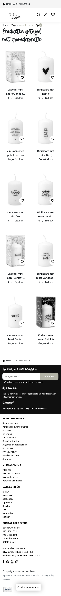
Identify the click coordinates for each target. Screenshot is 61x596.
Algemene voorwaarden (15, 444)
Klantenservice (10, 423)
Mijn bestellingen (11, 473)
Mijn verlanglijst (10, 477)
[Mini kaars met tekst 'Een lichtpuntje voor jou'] (15, 189)
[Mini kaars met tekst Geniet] (15, 312)
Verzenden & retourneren (15, 426)
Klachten (7, 430)
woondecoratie (26, 25)
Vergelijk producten (13, 480)
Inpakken (7, 502)
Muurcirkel (8, 495)
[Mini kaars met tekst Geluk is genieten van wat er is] (45, 189)
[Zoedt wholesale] (19, 14)
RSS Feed (7, 579)
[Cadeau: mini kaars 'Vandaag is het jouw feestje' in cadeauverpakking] (15, 67)
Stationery (8, 498)
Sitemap (7, 458)
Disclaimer (8, 448)
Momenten (8, 513)
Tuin (4, 509)
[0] (36, 26)
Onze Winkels (9, 437)
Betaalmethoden (11, 441)
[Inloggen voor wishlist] (22, 77)
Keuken (6, 516)
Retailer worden (11, 455)
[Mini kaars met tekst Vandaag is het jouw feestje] (45, 251)
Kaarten (7, 506)
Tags (14, 25)
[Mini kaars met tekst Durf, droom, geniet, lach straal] (45, 128)
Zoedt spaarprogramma (28, 587)
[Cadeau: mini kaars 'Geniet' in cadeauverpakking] (15, 251)
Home (5, 25)
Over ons (7, 433)
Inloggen (7, 469)
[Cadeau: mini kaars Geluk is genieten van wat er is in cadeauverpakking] (45, 312)
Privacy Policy (10, 451)
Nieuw (6, 491)
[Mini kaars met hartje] (45, 67)
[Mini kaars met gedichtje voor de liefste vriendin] (15, 128)
